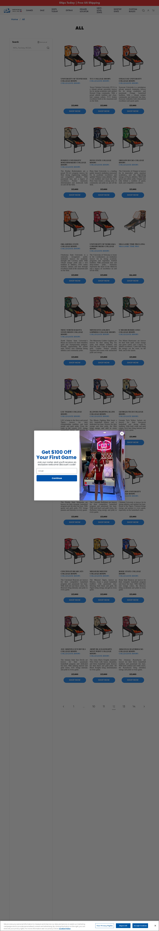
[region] (79, 926)
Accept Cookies (140, 925)
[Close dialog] (122, 433)
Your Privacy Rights (105, 925)
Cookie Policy (65, 928)
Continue (57, 478)
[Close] (155, 925)
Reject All (123, 925)
